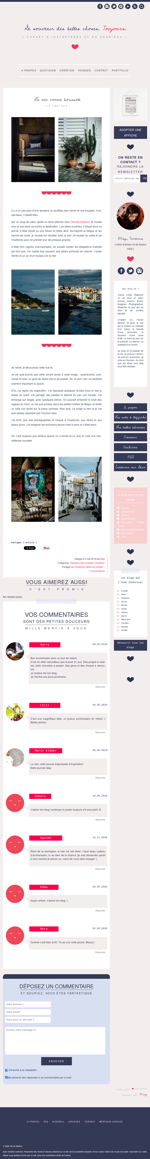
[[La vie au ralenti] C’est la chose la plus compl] (12, 1135)
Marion (124, 605)
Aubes (124, 608)
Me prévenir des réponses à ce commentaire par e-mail (39, 1077)
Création (67, 70)
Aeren (124, 615)
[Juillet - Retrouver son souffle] (122, 1135)
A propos (28, 70)
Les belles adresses (130, 427)
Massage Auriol (128, 511)
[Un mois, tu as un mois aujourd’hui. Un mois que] (43, 1135)
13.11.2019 (100, 837)
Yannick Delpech (80, 222)
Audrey (124, 612)
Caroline (125, 623)
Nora (44, 929)
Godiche (124, 515)
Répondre (100, 686)
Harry (44, 644)
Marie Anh (125, 619)
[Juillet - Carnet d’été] (75, 1135)
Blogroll (58, 1121)
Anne (123, 536)
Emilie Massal (127, 533)
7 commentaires (97, 570)
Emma (44, 887)
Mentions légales (111, 1121)
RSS (135, 6)
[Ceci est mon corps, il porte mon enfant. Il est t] (59, 1135)
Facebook (100, 6)
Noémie (124, 626)
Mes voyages (87, 562)
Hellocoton (121, 6)
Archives (130, 447)
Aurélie (124, 630)
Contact (101, 70)
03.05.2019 (100, 644)
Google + (128, 6)
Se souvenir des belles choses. (75, 28)
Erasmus (130, 437)
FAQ (130, 457)
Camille (124, 590)
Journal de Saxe (128, 518)
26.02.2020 (100, 886)
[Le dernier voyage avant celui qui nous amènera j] (91, 1135)
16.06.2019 (100, 796)
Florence (125, 507)
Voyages (84, 70)
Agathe (45, 838)
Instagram (107, 6)
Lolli (44, 705)
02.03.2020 (100, 928)
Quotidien (48, 70)
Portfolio (120, 70)
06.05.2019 (100, 750)
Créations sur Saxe (130, 467)
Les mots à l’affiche (130, 417)
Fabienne (125, 598)
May (143, 1094)
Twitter (114, 6)
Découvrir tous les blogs (130, 645)
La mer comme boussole (57, 99)
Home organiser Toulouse (132, 529)
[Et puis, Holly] (138, 1135)
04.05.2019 (100, 705)
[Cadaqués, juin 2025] (106, 1135)
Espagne (74, 562)
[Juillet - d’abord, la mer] (28, 1135)
